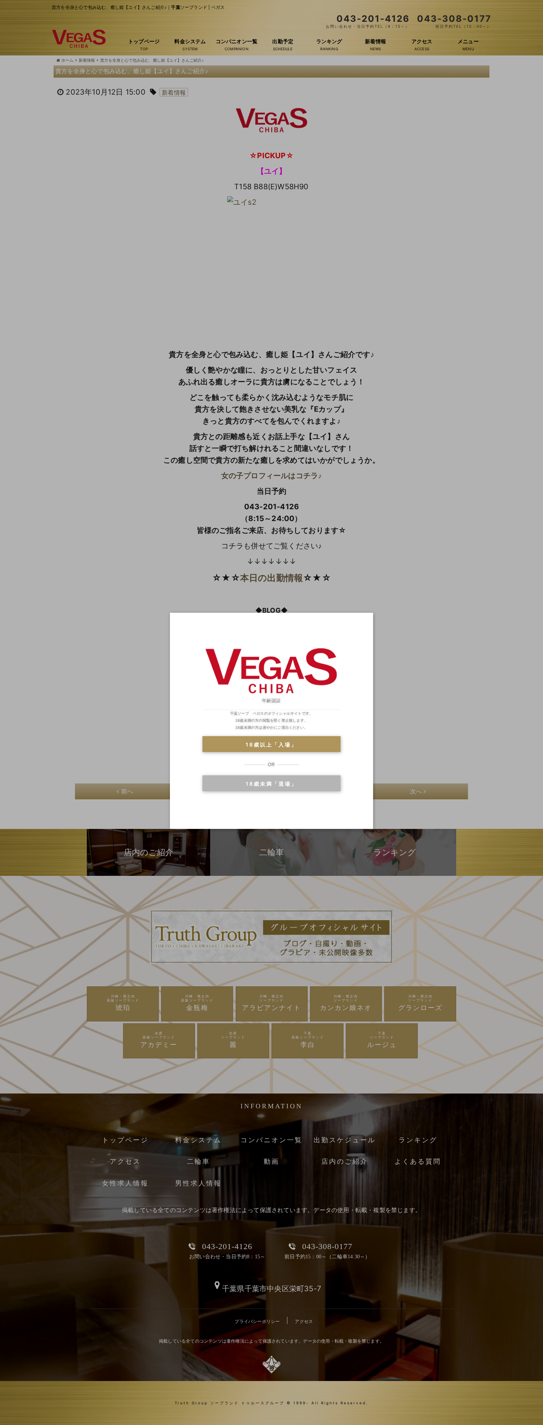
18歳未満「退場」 (271, 783)
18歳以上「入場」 (271, 744)
